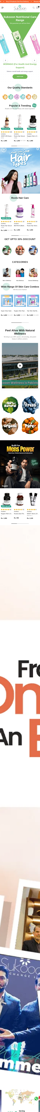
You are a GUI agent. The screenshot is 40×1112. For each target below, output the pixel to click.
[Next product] (34, 60)
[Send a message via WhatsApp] (36, 1098)
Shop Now (20, 76)
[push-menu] (2, 8)
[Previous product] (5, 60)
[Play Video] (20, 365)
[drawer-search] (34, 8)
